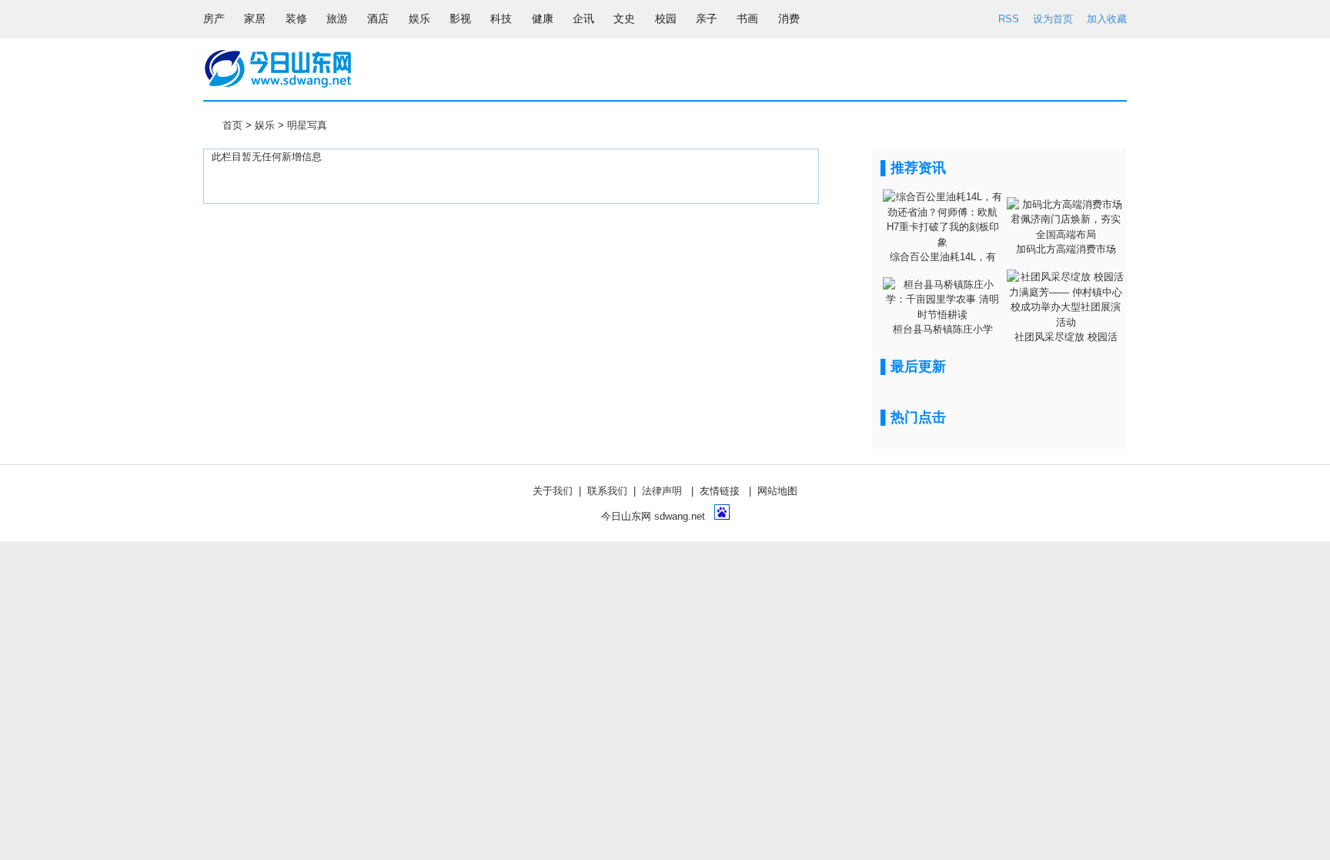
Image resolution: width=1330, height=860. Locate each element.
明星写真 (307, 125)
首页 (232, 125)
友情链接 (720, 491)
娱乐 (265, 125)
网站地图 (777, 491)
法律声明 (662, 491)
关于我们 (553, 491)
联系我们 (607, 491)
